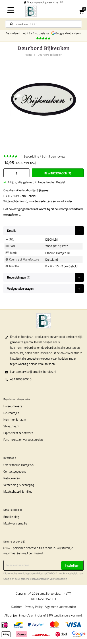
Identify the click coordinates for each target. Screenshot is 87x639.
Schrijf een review (53, 156)
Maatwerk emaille (15, 523)
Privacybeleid (70, 573)
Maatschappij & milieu (17, 491)
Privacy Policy (34, 606)
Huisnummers (12, 406)
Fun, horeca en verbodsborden (23, 439)
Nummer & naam (14, 419)
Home (28, 54)
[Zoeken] (11, 24)
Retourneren (11, 478)
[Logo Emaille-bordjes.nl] (43, 11)
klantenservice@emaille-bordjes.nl (33, 371)
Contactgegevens (14, 471)
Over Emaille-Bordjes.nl (18, 464)
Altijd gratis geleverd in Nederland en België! (36, 182)
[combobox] (43, 24)
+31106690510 (20, 379)
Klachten (17, 606)
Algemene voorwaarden (31, 579)
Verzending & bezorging (18, 484)
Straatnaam (11, 426)
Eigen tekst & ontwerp (18, 432)
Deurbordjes (11, 412)
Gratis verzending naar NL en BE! (45, 2)
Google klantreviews (69, 33)
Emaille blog (11, 516)
